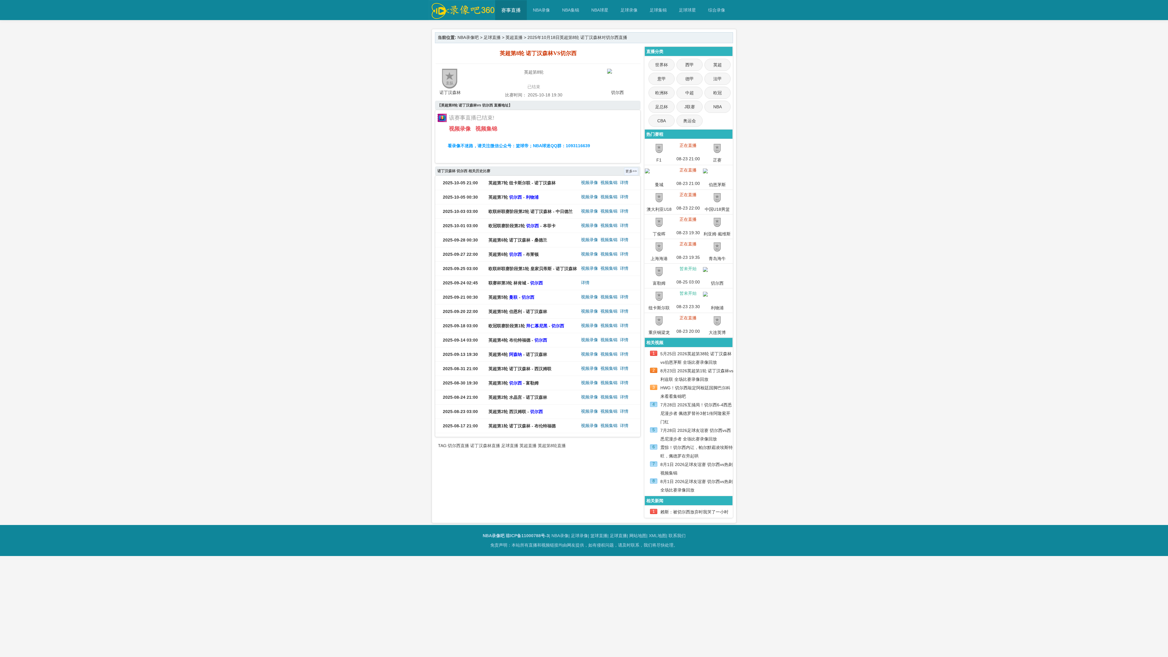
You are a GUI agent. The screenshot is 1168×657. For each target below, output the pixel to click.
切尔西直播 (458, 445)
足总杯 (661, 106)
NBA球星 (599, 10)
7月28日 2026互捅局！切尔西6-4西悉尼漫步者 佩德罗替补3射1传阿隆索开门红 (696, 413)
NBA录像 (541, 10)
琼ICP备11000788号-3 (527, 535)
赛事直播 (511, 10)
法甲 (717, 78)
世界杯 (661, 64)
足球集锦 (658, 10)
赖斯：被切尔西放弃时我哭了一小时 (694, 511)
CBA (661, 120)
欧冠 (717, 92)
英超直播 (514, 37)
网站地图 (637, 535)
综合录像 (716, 10)
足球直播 (492, 37)
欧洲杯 (661, 92)
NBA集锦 (570, 10)
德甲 (689, 78)
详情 (624, 182)
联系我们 (677, 535)
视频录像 (460, 129)
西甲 (689, 64)
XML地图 (657, 535)
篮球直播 (598, 535)
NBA (717, 106)
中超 (689, 92)
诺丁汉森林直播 (485, 445)
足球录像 (629, 10)
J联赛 (689, 106)
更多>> (631, 171)
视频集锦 (486, 129)
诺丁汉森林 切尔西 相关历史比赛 (463, 171)
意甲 (661, 78)
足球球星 (687, 10)
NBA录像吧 (468, 37)
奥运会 (689, 120)
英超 (717, 64)
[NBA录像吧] (462, 17)
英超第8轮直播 (552, 445)
